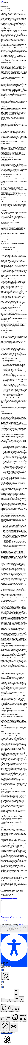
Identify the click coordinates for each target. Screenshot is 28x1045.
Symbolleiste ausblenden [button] (5, 966)
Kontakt (15, 898)
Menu (2, 1)
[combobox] (14, 929)
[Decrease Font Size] (2, 970)
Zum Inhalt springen (5, 1032)
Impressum (9, 898)
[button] (1, 933)
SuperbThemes (21, 924)
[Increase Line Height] (2, 982)
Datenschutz (4, 898)
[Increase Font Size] (2, 965)
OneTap (8, 964)
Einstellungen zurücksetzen (6, 1033)
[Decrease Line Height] (2, 987)
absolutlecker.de (4, 2)
